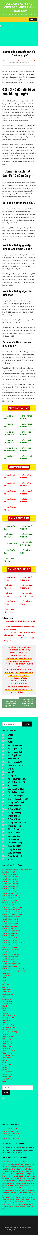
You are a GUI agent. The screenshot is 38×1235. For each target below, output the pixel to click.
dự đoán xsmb (24, 1181)
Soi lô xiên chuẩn (25, 1202)
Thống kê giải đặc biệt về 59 (25, 1206)
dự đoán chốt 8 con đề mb (10, 879)
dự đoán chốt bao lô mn (9, 952)
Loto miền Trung (15, 843)
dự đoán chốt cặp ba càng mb (11, 905)
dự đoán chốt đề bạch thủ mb (11, 895)
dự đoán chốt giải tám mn (10, 959)
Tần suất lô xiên (7, 1209)
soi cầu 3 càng (21, 1190)
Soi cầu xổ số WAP (11, 689)
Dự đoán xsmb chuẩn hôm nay (11, 872)
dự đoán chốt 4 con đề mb (10, 874)
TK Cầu (4, 1022)
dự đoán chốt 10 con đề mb (10, 881)
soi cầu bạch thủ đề (16, 1197)
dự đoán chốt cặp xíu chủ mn (11, 954)
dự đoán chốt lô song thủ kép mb (12, 914)
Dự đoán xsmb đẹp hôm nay (10, 902)
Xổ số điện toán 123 (16, 782)
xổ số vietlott (13, 759)
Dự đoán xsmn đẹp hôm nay (10, 949)
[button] (33, 19)
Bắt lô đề (27, 647)
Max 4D (11, 772)
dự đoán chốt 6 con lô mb (10, 886)
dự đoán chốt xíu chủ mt (9, 947)
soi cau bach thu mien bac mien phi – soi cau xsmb (19, 7)
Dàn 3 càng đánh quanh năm (15, 1171)
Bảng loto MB (6, 1062)
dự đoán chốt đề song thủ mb (11, 900)
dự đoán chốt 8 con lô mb (10, 888)
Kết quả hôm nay (7, 985)
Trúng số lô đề (6, 975)
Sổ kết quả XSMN (15, 752)
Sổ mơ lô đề (6, 973)
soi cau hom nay (11, 1190)
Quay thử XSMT (14, 853)
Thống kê (12, 775)
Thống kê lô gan (14, 806)
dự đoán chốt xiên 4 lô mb (10, 924)
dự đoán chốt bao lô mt (9, 928)
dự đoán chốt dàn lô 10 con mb (11, 893)
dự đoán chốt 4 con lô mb (10, 884)
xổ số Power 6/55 (15, 765)
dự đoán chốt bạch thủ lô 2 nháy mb (13, 912)
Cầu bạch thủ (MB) (16, 789)
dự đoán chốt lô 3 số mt (9, 938)
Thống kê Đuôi (14, 819)
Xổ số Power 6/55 (7, 1004)
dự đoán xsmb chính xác (17, 1183)
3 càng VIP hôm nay (8, 1162)
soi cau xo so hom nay (19, 681)
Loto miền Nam (14, 839)
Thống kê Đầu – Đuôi (17, 822)
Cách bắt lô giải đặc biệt (18, 653)
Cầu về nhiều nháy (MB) (18, 799)
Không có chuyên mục (27, 1188)
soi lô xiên (17, 1202)
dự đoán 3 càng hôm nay (15, 1174)
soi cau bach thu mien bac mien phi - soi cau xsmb (20, 61)
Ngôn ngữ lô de (13, 675)
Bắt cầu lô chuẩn (17, 647)
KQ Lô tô (5, 1060)
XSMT (10, 742)
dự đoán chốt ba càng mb (10, 891)
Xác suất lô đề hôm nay (19, 692)
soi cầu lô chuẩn (20, 1199)
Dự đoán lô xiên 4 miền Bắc (12, 1181)
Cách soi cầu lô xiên (15, 1166)
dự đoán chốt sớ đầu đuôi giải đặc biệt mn (15, 971)
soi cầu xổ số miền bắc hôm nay (19, 686)
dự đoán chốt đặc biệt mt (10, 933)
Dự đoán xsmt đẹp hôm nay (10, 926)
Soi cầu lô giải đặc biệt (19, 678)
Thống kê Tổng (14, 826)
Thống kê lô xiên (15, 809)
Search (27, 724)
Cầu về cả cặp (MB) (16, 795)
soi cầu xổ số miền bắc (19, 683)
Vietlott (4, 996)
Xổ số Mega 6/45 (7, 1001)
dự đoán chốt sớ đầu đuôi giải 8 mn (13, 968)
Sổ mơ (10, 859)
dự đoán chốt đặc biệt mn (10, 956)
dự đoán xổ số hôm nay (14, 669)
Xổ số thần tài (13, 785)
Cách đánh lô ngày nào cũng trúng (15, 1169)
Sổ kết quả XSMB (15, 748)
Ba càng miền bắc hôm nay (23, 1162)
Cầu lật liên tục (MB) (16, 792)
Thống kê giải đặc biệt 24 (20, 1204)
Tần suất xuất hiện (16, 829)
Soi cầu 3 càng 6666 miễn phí (14, 1192)
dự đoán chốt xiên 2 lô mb (10, 919)
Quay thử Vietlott (15, 856)
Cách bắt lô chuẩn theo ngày (19, 650)
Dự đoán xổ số (25, 661)
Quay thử (5, 1069)
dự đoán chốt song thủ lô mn (11, 963)
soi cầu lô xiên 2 (30, 1199)
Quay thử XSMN (14, 849)
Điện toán (5, 1013)
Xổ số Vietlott (6, 999)
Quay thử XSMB (14, 846)
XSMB (10, 735)
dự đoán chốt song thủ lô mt (11, 945)
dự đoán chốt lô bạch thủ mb (11, 909)
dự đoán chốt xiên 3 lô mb (10, 921)
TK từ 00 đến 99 (15, 832)
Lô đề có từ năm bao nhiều (24, 672)
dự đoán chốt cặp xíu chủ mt (11, 931)
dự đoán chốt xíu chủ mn (9, 966)
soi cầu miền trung (8, 1202)
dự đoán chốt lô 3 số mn (9, 961)
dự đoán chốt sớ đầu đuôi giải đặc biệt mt (14, 942)
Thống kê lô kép (14, 812)
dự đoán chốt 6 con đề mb (10, 877)
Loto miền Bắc (14, 836)
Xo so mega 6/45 (15, 762)
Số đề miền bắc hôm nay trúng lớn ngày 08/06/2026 (10, 704)
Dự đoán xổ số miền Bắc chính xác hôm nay (21, 1185)
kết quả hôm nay (15, 745)
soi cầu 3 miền (15, 1195)
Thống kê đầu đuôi (16, 802)
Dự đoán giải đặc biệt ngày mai (20, 1176)
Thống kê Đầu (14, 816)
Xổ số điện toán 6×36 (8, 1015)
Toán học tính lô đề (25, 689)
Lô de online (27, 669)
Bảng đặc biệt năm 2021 (16, 1164)
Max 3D (11, 769)
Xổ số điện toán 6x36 (17, 779)
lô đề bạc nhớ (9, 672)
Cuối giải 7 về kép (13, 661)
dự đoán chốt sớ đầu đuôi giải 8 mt (12, 940)
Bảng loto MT (6, 1067)
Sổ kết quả (5, 987)
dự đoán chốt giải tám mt (10, 935)
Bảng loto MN (6, 1065)
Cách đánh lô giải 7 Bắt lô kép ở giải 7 (19, 658)
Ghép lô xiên (6, 1188)
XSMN (10, 738)
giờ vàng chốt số (15, 1188)
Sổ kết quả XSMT (15, 755)
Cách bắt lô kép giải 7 (18, 655)
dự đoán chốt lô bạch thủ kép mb (12, 907)
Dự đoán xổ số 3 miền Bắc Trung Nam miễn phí (19, 665)
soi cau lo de (24, 675)
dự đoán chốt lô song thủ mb (11, 916)
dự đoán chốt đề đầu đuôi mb (11, 898)
